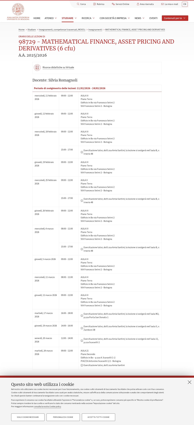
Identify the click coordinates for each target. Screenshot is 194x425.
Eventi (153, 18)
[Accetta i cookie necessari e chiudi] (189, 382)
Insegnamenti (95, 29)
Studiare (67, 18)
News (138, 18)
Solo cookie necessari (28, 417)
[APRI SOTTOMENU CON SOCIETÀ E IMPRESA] (129, 18)
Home (36, 18)
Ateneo (49, 18)
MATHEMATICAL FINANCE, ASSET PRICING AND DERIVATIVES (135, 29)
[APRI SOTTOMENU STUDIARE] (75, 18)
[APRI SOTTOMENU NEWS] (143, 18)
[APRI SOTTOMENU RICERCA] (93, 18)
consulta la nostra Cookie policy (47, 406)
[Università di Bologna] (18, 12)
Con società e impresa (113, 18)
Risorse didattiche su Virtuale (58, 67)
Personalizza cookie (63, 417)
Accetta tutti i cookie (98, 417)
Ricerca (86, 18)
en (184, 4)
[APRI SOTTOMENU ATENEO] (56, 18)
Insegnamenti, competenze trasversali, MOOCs (62, 29)
